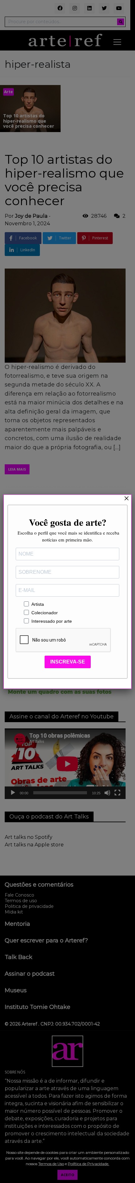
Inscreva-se (67, 661)
